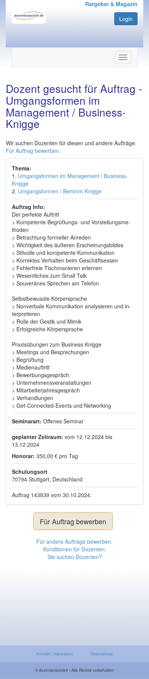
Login (126, 19)
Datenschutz (102, 653)
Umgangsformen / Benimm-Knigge (60, 191)
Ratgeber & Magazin (111, 4)
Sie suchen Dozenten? (74, 557)
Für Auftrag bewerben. (33, 150)
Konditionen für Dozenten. (74, 549)
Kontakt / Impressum (54, 653)
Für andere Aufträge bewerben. (74, 541)
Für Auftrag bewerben (73, 521)
